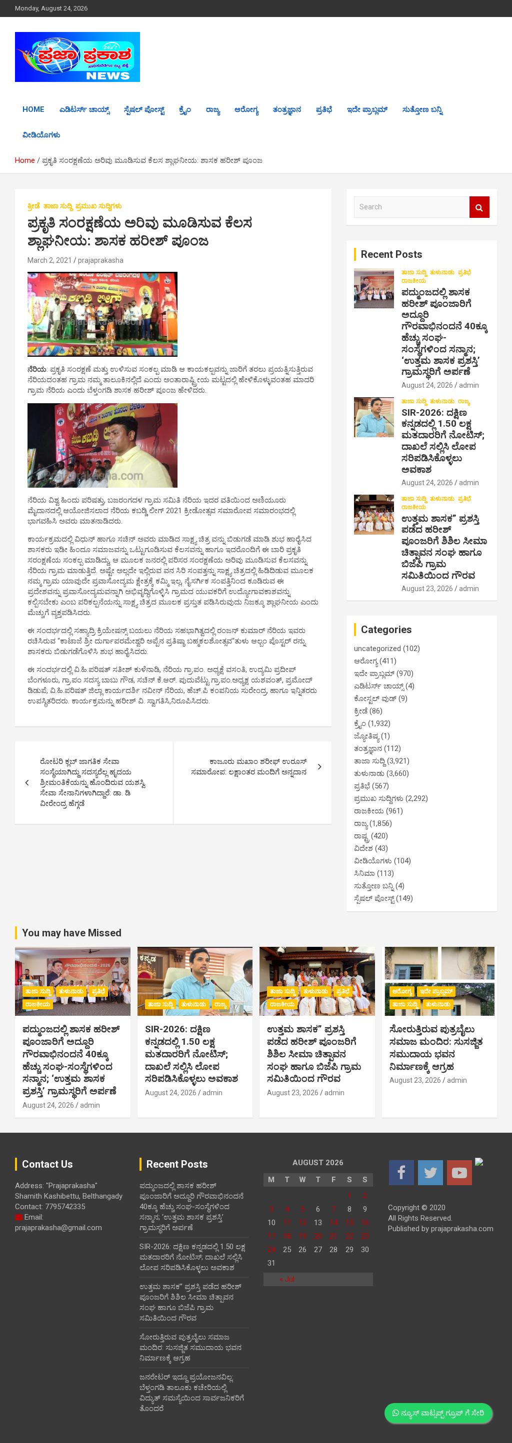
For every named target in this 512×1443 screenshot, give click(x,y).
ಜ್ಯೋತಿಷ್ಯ (366, 735)
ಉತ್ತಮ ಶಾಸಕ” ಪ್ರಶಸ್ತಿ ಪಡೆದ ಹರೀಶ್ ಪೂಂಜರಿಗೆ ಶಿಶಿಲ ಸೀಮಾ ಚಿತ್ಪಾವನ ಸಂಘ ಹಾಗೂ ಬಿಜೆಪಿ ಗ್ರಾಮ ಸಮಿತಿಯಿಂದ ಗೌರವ (444, 547)
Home (33, 109)
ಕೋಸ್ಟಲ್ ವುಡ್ (375, 698)
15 (350, 1222)
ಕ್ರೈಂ (185, 109)
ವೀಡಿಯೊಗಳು (41, 134)
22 (350, 1236)
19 (302, 1236)
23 (365, 1236)
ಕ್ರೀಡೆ (34, 206)
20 (318, 1236)
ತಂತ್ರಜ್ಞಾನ (287, 109)
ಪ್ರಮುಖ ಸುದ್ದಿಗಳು (99, 206)
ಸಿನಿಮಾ (364, 873)
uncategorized (377, 648)
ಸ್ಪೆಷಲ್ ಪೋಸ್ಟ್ (144, 109)
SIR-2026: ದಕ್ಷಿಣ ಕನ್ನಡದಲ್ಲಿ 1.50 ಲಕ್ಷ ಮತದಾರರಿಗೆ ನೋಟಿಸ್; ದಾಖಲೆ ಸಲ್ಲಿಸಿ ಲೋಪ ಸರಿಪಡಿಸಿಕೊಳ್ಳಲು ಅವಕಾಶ (443, 441)
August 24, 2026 (427, 385)
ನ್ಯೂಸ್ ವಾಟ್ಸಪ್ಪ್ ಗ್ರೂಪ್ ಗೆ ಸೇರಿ (441, 1413)
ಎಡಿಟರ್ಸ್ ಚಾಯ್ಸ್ (84, 109)
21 (334, 1236)
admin (469, 385)
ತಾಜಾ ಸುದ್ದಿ (58, 206)
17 (272, 1236)
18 (287, 1236)
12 (302, 1222)
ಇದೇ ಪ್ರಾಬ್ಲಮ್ (367, 109)
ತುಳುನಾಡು (442, 272)
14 (334, 1222)
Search (480, 207)
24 (272, 1249)
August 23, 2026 (427, 589)
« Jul (287, 1279)
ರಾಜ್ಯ (213, 109)
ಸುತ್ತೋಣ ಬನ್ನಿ (422, 109)
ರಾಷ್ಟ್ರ (361, 835)
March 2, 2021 (50, 260)
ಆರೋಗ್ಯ (246, 109)
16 (365, 1222)
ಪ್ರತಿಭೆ (324, 109)
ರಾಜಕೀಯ (414, 280)
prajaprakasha (101, 260)
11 (287, 1222)
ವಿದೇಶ (363, 848)
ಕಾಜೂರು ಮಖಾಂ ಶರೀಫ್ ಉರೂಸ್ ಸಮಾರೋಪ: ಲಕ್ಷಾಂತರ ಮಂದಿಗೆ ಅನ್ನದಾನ (248, 766)
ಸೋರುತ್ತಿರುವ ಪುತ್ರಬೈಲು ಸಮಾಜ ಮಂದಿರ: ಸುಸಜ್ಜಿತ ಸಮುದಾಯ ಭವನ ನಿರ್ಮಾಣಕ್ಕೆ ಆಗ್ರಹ (436, 1047)
